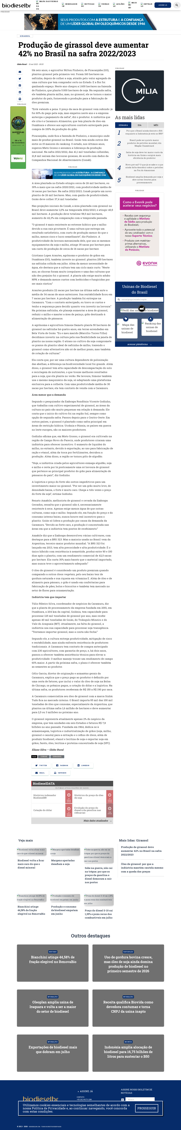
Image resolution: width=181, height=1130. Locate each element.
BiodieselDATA (44, 783)
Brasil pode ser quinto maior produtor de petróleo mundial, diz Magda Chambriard (144, 143)
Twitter (43, 766)
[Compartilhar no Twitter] (20, 78)
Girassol (57, 756)
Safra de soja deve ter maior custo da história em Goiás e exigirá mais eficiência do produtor (144, 155)
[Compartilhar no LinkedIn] (20, 92)
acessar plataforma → (139, 344)
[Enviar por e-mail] (20, 71)
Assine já (162, 5)
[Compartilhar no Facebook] (20, 85)
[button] (87, 5)
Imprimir (62, 773)
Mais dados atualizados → (97, 820)
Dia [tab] (139, 125)
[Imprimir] (20, 98)
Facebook (64, 766)
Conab (44, 756)
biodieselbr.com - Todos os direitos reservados (45, 1126)
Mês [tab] (156, 125)
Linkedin (85, 766)
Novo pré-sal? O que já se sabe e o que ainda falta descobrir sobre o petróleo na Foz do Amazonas (144, 167)
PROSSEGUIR (146, 1108)
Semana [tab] (123, 125)
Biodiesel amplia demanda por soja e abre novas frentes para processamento (144, 179)
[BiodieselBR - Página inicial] (16, 5)
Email (42, 773)
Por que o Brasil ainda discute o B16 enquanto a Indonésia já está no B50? (144, 132)
